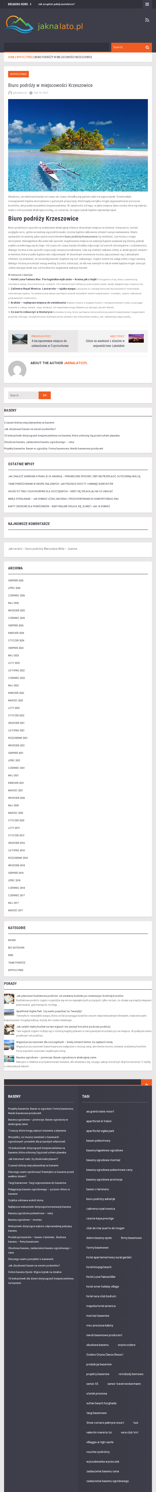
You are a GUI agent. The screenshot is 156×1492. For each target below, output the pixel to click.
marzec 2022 (15, 700)
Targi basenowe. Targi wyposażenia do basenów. (37, 1182)
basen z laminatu (97, 1189)
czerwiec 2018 (16, 887)
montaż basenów (97, 1315)
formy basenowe (97, 1247)
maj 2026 (13, 602)
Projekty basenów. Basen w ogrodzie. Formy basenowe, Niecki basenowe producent (53, 448)
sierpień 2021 (15, 752)
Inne (10, 955)
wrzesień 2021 (16, 745)
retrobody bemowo (131, 1374)
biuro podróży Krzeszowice (81, 236)
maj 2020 (13, 805)
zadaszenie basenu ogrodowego (107, 1481)
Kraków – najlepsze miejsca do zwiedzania (38, 302)
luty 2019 (14, 827)
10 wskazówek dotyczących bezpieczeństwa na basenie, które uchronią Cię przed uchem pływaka (62, 435)
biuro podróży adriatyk (100, 1199)
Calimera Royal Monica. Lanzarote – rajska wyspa (43, 288)
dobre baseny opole (99, 1238)
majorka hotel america (101, 1306)
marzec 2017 (15, 910)
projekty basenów (97, 1374)
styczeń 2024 (16, 640)
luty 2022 (14, 707)
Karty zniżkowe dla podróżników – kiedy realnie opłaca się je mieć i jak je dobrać (59, 506)
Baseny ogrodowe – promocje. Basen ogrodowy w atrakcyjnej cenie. (56, 1057)
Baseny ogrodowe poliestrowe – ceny (30, 1213)
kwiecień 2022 (16, 692)
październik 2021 (18, 737)
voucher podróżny (98, 1451)
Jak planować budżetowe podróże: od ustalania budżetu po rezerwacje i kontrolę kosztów (70, 995)
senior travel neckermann (124, 1383)
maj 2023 (13, 655)
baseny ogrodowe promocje (104, 1179)
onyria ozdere (126, 1345)
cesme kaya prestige (100, 1218)
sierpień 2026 (15, 580)
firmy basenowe (131, 1238)
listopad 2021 (16, 730)
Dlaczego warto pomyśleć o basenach (30, 1259)
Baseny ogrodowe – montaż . (25, 1219)
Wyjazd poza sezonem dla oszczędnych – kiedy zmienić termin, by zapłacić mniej (64, 1042)
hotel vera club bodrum (101, 1296)
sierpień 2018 (15, 872)
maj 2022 (13, 685)
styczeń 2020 (16, 820)
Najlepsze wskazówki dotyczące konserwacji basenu (39, 1206)
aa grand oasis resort (100, 1111)
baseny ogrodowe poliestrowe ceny (109, 1169)
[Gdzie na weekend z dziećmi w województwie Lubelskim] (136, 338)
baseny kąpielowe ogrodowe (104, 1150)
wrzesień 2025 (16, 610)
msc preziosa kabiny (99, 1325)
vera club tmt (129, 1432)
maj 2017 (13, 902)
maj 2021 (13, 775)
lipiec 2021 (14, 760)
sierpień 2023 (15, 647)
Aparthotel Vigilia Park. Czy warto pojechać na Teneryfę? (49, 1011)
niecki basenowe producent (104, 1335)
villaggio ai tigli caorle (100, 1442)
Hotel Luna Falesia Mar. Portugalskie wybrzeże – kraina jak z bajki (54, 279)
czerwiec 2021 (16, 767)
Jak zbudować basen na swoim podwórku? (30, 429)
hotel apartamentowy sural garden (109, 1257)
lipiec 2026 (14, 587)
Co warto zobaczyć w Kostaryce (31, 311)
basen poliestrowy (98, 1140)
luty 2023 (14, 662)
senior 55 (92, 1383)
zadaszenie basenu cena (102, 1471)
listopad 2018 (16, 850)
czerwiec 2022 (16, 677)
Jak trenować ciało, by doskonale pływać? (33, 1158)
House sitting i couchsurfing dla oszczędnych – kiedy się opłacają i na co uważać (60, 491)
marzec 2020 (15, 812)
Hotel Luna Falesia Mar (101, 1276)
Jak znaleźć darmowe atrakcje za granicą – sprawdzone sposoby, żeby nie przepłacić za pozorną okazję (74, 476)
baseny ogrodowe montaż (103, 1160)
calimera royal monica (100, 1208)
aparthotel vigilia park (100, 1131)
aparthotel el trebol (98, 1121)
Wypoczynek (18, 74)
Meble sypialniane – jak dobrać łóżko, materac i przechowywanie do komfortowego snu (63, 498)
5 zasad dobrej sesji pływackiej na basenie (29, 422)
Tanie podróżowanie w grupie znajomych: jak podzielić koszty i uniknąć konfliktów (60, 483)
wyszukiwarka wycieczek (102, 1461)
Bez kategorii (16, 947)
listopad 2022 (16, 670)
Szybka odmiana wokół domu (25, 1200)
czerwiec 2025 (16, 617)
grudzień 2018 (16, 842)
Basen (12, 940)
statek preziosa (96, 1393)
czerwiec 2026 (16, 595)
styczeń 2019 (16, 835)
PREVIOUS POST (41, 336)
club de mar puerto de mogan (105, 1228)
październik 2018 (18, 857)
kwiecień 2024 (16, 632)
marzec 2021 (15, 790)
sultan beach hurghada (101, 1403)
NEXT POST (117, 336)
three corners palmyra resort (105, 1422)
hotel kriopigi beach (99, 1267)
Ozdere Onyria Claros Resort (104, 1354)
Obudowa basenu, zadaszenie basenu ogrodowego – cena (39, 442)
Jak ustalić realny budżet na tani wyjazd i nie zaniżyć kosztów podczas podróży (63, 1026)
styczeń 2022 (16, 715)
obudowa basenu (97, 1345)
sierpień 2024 (15, 625)
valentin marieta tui (99, 1432)
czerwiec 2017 (16, 895)
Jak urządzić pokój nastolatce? (56, 4)
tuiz (135, 1422)
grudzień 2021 (16, 722)
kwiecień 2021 (16, 782)
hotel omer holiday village (102, 1286)
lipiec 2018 (14, 880)
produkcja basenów (99, 1364)
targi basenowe (96, 1413)
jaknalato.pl (76, 363)
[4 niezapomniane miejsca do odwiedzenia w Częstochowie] (19, 339)
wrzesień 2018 (16, 865)
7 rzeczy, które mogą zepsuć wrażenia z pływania (37, 1130)
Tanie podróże (16, 962)
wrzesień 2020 (16, 797)
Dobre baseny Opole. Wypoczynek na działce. (35, 1272)
